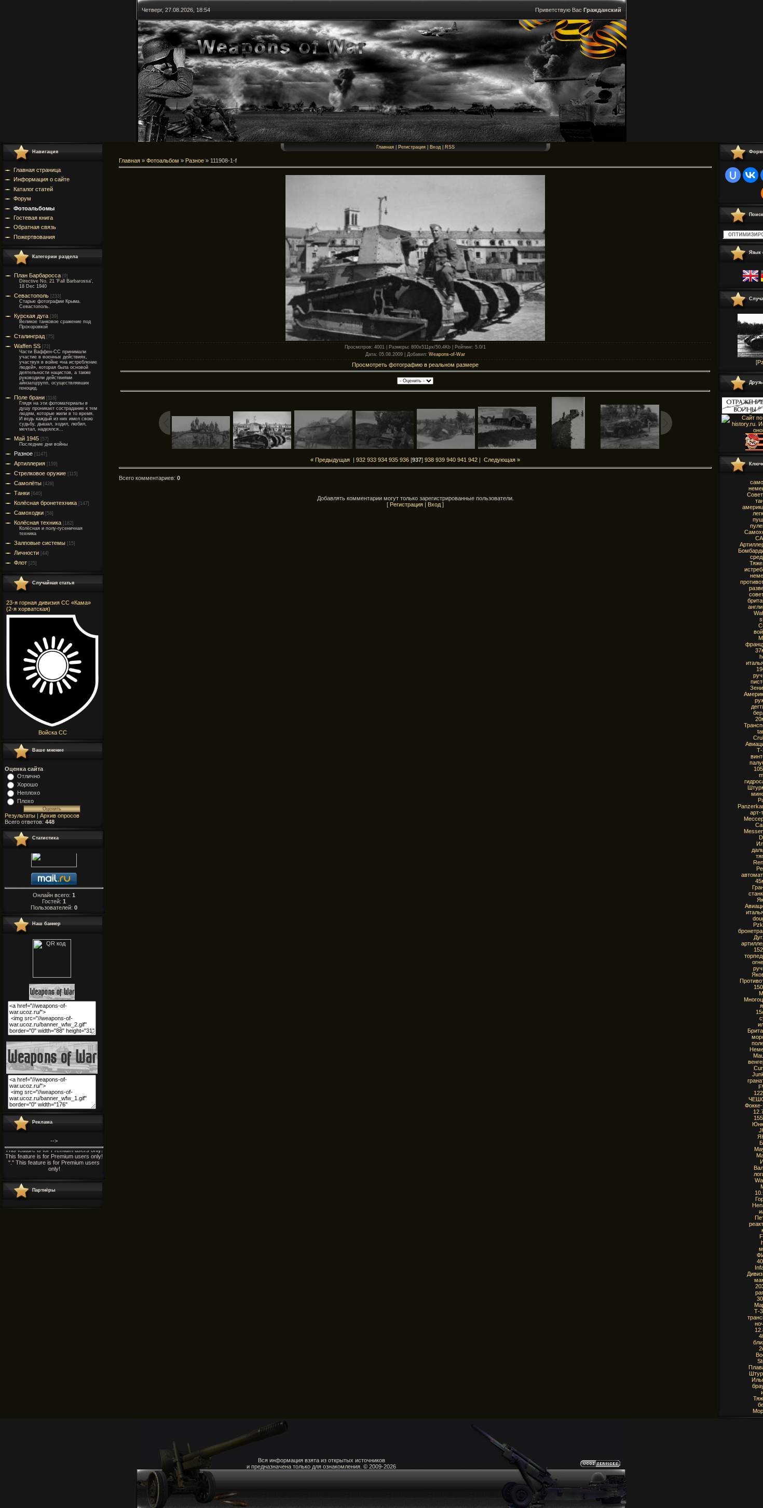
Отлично (28, 776)
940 (451, 460)
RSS (450, 147)
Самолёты (28, 483)
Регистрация (412, 147)
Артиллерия (29, 463)
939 (440, 460)
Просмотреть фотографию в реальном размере (415, 365)
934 (382, 460)
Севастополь (31, 295)
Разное (23, 453)
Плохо (25, 801)
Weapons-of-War (447, 354)
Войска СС (52, 732)
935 (393, 460)
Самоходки (29, 513)
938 (429, 460)
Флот (20, 562)
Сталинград (29, 336)
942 (473, 460)
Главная (385, 147)
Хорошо (27, 784)
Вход (435, 147)
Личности (26, 553)
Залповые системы (39, 543)
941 (462, 460)
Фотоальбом (162, 160)
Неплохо (28, 793)
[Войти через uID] (733, 175)
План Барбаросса (37, 275)
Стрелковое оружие (40, 473)
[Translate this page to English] (750, 282)
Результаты (20, 815)
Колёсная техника (37, 522)
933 (371, 460)
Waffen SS (27, 346)
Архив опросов (59, 815)
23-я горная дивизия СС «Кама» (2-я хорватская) (48, 605)
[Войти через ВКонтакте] (750, 175)
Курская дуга (31, 316)
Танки (22, 493)
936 (404, 460)
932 (360, 460)
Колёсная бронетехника (45, 503)
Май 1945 (26, 438)
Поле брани (29, 397)
